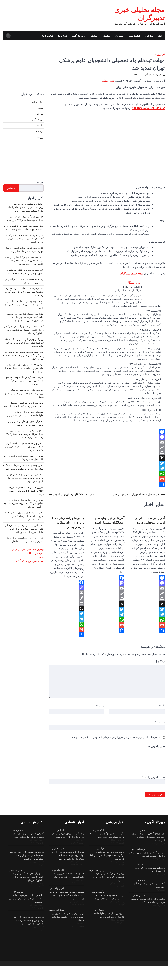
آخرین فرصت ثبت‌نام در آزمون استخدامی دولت (150, 520)
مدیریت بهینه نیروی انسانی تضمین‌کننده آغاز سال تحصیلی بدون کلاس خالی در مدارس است (25, 238)
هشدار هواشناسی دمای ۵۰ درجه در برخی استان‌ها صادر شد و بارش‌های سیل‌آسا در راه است (24, 291)
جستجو (40, 182)
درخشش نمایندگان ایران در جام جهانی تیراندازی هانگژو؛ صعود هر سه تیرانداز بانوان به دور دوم (25, 478)
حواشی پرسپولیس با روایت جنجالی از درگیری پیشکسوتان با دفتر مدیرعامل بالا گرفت (24, 304)
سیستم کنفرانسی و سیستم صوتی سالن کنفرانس (149, 883)
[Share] (107, 484)
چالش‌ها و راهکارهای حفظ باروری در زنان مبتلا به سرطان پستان (68, 522)
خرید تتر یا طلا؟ (35, 553)
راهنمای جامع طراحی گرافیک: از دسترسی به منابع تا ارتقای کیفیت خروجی (147, 852)
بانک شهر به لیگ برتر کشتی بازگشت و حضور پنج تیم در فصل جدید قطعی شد (107, 833)
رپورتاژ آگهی (78, 35)
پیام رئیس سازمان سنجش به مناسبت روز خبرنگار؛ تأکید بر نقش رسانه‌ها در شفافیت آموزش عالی (23, 355)
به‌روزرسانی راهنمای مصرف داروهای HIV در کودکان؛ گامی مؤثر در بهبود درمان (26, 490)
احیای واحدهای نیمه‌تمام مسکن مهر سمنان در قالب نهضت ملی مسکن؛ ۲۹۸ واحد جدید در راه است (25, 434)
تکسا (41, 557)
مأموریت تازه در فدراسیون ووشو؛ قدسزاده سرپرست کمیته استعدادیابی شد (108, 895)
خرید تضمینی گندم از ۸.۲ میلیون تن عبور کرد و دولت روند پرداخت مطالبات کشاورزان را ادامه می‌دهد (24, 260)
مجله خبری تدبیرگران (131, 273)
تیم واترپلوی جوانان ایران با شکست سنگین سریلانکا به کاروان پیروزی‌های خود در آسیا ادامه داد (24, 503)
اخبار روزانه (160, 54)
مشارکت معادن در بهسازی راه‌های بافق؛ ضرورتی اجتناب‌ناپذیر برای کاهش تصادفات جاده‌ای (24, 516)
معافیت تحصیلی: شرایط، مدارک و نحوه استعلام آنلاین (149, 868)
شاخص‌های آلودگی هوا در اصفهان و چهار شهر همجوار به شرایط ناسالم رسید (27, 833)
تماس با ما (47, 35)
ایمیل (100, 705)
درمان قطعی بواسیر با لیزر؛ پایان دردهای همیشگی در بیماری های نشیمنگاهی (147, 898)
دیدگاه (160, 661)
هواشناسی (134, 35)
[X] (107, 458)
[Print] (107, 452)
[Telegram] (107, 468)
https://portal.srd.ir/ (148, 108)
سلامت (107, 35)
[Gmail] (107, 479)
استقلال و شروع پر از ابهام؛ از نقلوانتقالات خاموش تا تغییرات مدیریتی (109, 913)
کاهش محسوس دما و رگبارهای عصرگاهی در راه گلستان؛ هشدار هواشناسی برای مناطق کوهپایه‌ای (24, 329)
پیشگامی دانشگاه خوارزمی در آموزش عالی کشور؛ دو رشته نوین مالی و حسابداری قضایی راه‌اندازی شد (25, 317)
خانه (160, 35)
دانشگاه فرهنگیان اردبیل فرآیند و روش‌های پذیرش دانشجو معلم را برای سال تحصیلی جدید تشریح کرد (25, 207)
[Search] (8, 35)
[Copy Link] (107, 447)
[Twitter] (107, 463)
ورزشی (149, 35)
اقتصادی (120, 35)
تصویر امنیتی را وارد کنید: (151, 777)
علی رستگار (157, 75)
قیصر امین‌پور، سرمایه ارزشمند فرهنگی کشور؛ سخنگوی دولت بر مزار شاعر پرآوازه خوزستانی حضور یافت (24, 528)
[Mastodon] (107, 437)
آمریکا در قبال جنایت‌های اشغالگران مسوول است (109, 520)
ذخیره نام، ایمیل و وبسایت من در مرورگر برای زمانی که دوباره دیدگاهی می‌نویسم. (115, 737)
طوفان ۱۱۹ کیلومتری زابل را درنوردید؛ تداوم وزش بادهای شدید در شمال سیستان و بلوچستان (23, 368)
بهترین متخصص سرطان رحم (28, 549)
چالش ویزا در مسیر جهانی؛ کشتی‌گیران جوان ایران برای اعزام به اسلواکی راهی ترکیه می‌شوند (24, 446)
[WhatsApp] (107, 473)
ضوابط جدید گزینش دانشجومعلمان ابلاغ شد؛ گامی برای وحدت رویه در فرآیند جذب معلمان (25, 380)
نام (162, 705)
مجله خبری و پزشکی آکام (30, 561)
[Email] (107, 442)
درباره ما (62, 35)
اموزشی (94, 35)
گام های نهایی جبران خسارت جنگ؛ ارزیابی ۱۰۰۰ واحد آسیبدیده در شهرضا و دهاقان (24, 393)
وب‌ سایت (159, 721)
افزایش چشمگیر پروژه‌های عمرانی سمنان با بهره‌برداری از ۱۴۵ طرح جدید (67, 833)
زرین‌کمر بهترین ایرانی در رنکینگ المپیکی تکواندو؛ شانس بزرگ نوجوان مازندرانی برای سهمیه (24, 342)
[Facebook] (107, 431)
